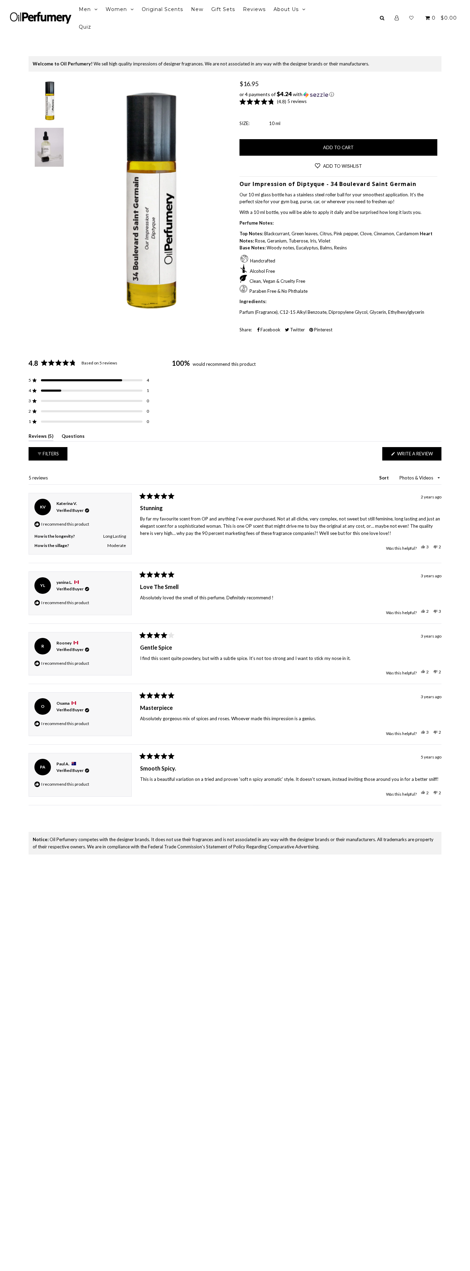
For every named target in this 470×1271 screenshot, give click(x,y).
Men (85, 9)
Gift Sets (223, 9)
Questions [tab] (73, 437)
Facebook (269, 329)
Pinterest (322, 329)
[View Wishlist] (411, 18)
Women (116, 9)
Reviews (254, 9)
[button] (338, 94)
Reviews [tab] (41, 437)
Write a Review (418, 456)
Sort (384, 477)
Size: (244, 123)
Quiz (85, 27)
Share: (245, 329)
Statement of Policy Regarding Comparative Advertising (262, 846)
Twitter (297, 329)
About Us (286, 9)
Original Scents (162, 9)
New (197, 9)
